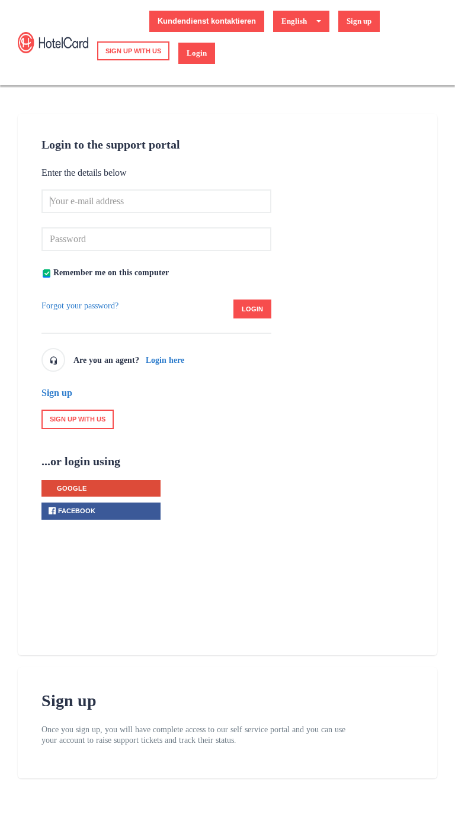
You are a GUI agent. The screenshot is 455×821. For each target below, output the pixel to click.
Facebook (76, 510)
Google (71, 488)
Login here (165, 360)
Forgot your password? (79, 305)
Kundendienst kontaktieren (207, 21)
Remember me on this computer (111, 272)
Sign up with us (133, 50)
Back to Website (114, 21)
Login (252, 309)
